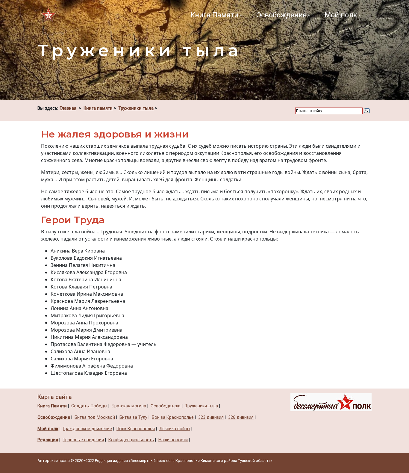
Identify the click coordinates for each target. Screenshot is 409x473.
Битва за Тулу (133, 417)
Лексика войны (174, 428)
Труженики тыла (136, 108)
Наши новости (173, 439)
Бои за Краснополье (173, 417)
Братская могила (129, 406)
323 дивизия (211, 417)
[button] (216, 15)
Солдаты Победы (89, 406)
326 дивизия (241, 417)
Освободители (166, 406)
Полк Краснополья (135, 428)
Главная (68, 108)
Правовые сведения (83, 439)
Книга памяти (98, 108)
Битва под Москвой (95, 417)
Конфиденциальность (131, 439)
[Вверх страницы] (331, 402)
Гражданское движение (87, 428)
